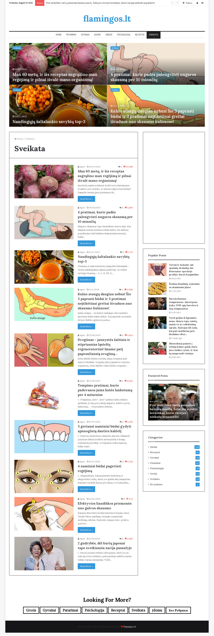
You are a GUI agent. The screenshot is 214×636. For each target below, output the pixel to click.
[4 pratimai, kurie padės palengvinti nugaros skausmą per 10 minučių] (44, 222)
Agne (82, 166)
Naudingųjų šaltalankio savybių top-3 (49, 121)
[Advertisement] (174, 187)
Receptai (139, 34)
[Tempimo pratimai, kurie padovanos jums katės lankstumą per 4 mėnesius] (44, 395)
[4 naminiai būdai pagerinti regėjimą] (44, 476)
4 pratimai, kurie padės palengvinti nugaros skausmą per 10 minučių (153, 77)
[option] (107, 85)
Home (59, 34)
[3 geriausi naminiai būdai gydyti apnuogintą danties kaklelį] (44, 436)
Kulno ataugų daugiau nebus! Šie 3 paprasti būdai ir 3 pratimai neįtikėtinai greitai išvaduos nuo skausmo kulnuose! (152, 116)
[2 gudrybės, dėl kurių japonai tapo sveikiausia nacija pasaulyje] (44, 553)
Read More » (86, 199)
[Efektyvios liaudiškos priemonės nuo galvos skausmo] (44, 514)
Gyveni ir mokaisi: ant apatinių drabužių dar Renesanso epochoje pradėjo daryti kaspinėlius (184, 269)
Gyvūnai (85, 34)
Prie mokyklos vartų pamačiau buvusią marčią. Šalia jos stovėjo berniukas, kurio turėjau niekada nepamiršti (100, 3)
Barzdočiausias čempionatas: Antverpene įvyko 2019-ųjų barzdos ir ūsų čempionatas (183, 303)
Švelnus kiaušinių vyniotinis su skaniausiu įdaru (184, 285)
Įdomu (97, 34)
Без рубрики (156, 484)
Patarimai (71, 34)
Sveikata (153, 34)
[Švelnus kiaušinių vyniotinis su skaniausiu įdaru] (157, 288)
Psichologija (123, 34)
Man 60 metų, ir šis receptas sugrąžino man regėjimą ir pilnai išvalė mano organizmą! (55, 77)
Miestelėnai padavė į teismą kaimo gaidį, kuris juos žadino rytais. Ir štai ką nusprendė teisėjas (183, 348)
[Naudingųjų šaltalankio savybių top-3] (44, 267)
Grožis (108, 34)
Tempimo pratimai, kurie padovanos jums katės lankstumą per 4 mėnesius (105, 390)
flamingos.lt (129, 626)
